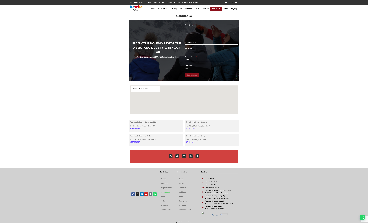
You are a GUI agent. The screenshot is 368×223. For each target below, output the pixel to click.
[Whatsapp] (191, 156)
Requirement (189, 48)
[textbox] (211, 51)
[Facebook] (226, 2)
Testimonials (166, 210)
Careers (164, 205)
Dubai (181, 179)
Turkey (181, 183)
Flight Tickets (166, 188)
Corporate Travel (192, 9)
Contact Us (216, 9)
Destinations (163, 9)
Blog (163, 196)
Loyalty (234, 9)
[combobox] (211, 51)
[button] (163, 9)
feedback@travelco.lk (171, 57)
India (181, 196)
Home (152, 9)
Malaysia (182, 188)
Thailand (182, 205)
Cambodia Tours (185, 210)
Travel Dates (188, 65)
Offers (225, 9)
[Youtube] (236, 2)
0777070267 (158, 57)
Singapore (183, 201)
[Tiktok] (197, 156)
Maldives (182, 192)
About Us (205, 9)
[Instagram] (229, 2)
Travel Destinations (191, 57)
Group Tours (177, 9)
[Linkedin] (232, 2)
